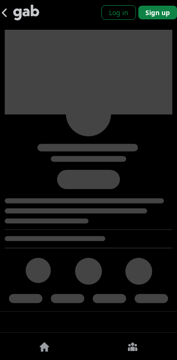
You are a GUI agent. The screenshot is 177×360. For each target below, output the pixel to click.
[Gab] (26, 12)
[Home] (44, 346)
